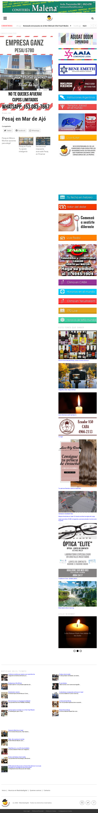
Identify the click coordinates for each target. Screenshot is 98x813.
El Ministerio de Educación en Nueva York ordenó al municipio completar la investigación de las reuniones (24, 766)
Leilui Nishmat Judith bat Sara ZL (67, 415)
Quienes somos (35, 790)
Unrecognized (9, 33)
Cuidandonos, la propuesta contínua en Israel (71, 692)
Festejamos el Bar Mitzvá (15, 683)
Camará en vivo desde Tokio (65, 513)
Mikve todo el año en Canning (66, 608)
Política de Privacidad (37, 811)
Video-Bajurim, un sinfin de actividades (18, 748)
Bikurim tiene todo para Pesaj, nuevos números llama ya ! (73, 360)
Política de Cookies (51, 811)
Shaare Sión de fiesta (64, 710)
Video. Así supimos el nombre (16, 739)
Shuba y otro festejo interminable (17, 757)
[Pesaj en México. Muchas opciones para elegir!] (10, 140)
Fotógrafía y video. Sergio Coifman (67, 389)
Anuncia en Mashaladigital (17, 790)
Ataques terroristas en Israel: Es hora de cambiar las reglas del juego (76, 516)
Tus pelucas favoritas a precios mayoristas (69, 488)
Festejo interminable (64, 674)
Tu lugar (60, 436)
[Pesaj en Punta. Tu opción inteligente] (26, 141)
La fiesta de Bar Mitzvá (65, 701)
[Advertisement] (26, 177)
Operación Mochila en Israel (15, 730)
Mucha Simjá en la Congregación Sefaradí (19, 701)
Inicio (4, 790)
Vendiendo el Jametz (14, 692)
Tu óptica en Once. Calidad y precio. (67, 578)
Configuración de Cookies (65, 811)
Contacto (47, 790)
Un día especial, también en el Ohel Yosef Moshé (21, 710)
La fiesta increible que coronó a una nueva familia (21, 674)
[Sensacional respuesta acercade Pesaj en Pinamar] (43, 141)
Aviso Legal (26, 811)
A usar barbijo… (63, 683)
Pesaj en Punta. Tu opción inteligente (25, 149)
